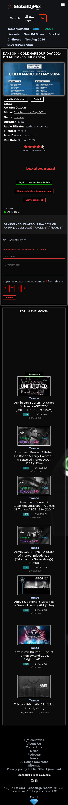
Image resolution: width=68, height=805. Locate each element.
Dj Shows (14, 39)
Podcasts (34, 754)
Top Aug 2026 (35, 39)
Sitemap (34, 765)
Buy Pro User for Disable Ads (34, 182)
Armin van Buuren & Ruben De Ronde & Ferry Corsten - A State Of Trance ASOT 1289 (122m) (34, 458)
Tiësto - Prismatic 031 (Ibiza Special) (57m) (34, 706)
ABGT (37, 29)
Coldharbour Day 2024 (30, 112)
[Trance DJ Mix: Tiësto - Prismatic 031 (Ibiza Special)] (34, 686)
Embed (37, 99)
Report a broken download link (34, 191)
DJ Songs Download (34, 762)
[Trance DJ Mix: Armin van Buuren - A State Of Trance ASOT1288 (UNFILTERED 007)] (34, 385)
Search (15, 18)
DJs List (55, 34)
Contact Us (34, 747)
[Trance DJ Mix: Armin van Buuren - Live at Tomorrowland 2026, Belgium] (34, 635)
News (34, 758)
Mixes (34, 751)
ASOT (49, 29)
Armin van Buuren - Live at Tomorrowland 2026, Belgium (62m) (34, 655)
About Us (34, 743)
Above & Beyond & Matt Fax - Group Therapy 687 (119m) (34, 603)
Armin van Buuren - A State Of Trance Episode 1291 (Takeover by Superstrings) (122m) (34, 557)
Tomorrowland (18, 29)
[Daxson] (34, 78)
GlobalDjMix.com (40, 788)
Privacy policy (17, 769)
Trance (19, 117)
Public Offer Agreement (44, 769)
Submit (9, 297)
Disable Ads (34, 374)
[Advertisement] (34, 158)
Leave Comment (34, 200)
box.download (40, 168)
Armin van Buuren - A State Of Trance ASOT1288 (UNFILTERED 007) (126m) (34, 406)
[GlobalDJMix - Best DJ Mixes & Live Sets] (20, 5)
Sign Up (30, 20)
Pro (42, 18)
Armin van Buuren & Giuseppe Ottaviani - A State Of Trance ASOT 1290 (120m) (34, 505)
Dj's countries (34, 740)
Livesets (13, 34)
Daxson (21, 107)
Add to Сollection (15, 99)
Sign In (29, 16)
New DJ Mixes (34, 34)
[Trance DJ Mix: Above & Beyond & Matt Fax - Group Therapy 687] (34, 585)
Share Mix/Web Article (20, 44)
